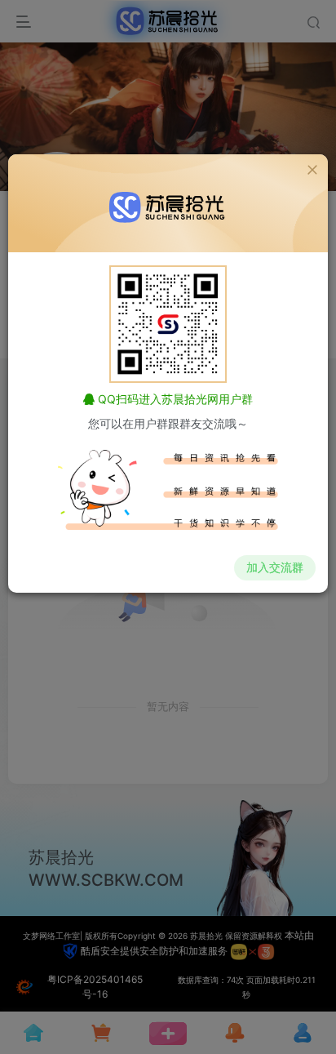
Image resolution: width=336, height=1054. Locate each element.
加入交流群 (274, 567)
